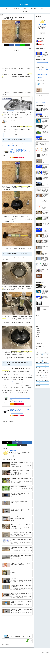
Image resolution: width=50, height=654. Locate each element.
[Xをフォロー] (9, 456)
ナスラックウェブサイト (10, 110)
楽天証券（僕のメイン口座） (42, 69)
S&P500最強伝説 (12, 450)
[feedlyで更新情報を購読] (12, 456)
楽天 (15, 157)
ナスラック (11, 421)
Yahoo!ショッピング (20, 157)
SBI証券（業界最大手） (41, 77)
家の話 (4, 421)
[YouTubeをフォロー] (11, 456)
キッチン (7, 421)
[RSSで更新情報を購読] (14, 456)
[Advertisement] (17, 58)
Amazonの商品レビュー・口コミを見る (17, 401)
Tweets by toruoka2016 (40, 102)
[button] (27, 45)
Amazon (12, 157)
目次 (16, 134)
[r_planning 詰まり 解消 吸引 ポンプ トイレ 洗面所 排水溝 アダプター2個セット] (6, 411)
